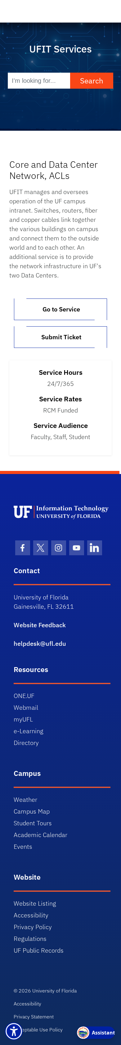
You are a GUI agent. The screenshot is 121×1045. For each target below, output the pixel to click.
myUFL (23, 719)
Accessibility (31, 915)
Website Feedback (40, 625)
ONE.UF (24, 696)
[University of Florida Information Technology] (62, 512)
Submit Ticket (60, 337)
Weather (25, 799)
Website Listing (35, 903)
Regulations (30, 938)
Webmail (26, 707)
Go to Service (60, 309)
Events (23, 846)
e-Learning (28, 731)
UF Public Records (39, 950)
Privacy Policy (33, 927)
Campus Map (32, 811)
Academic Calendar (40, 835)
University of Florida (54, 991)
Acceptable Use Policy (38, 1029)
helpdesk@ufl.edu (40, 643)
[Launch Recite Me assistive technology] (14, 1031)
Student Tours (33, 823)
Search (91, 81)
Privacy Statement (34, 1016)
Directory (26, 742)
